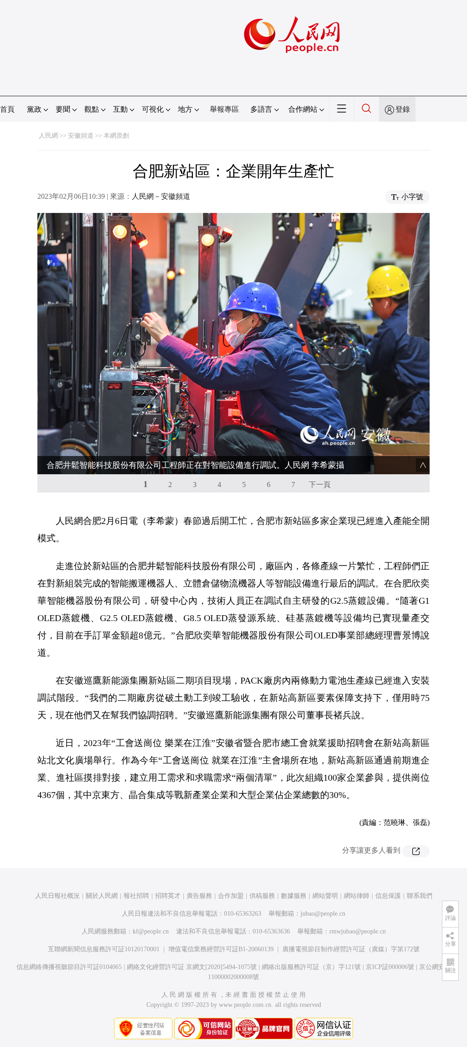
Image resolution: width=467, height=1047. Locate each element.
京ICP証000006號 (390, 967)
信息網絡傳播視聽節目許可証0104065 (69, 967)
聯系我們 (419, 895)
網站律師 (356, 895)
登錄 (402, 109)
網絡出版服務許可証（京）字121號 (311, 967)
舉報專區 (224, 109)
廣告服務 (199, 895)
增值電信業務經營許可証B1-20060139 (221, 949)
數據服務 (293, 895)
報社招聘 (136, 895)
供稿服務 (262, 895)
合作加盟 (231, 895)
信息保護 (388, 895)
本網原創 (116, 135)
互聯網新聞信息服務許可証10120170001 (104, 949)
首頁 (7, 109)
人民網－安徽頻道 (161, 196)
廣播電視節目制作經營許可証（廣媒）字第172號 (351, 949)
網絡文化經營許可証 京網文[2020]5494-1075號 (192, 967)
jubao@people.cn (323, 913)
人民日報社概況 (57, 895)
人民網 (48, 135)
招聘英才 (168, 895)
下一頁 (320, 484)
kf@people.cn (151, 931)
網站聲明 (325, 895)
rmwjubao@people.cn (357, 931)
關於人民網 (102, 895)
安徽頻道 (80, 135)
